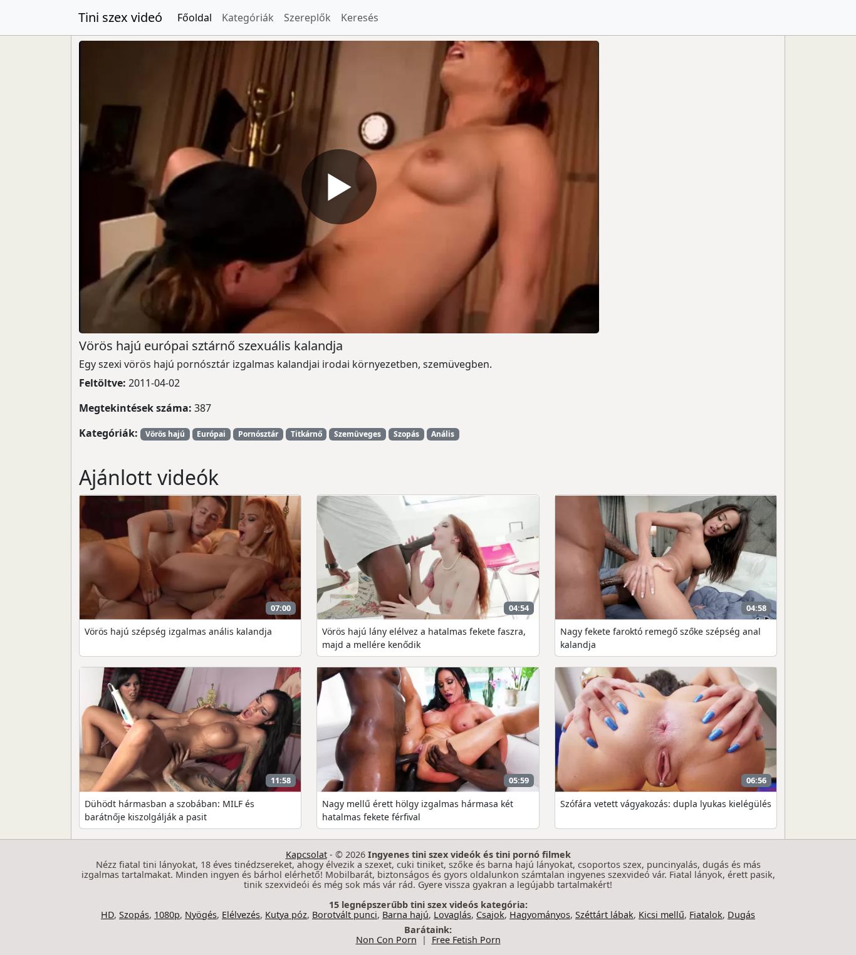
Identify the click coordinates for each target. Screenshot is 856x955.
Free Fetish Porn (466, 940)
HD (107, 915)
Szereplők (307, 17)
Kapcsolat (306, 854)
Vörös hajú (165, 434)
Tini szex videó (120, 17)
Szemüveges (357, 434)
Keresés (359, 17)
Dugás (741, 915)
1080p (167, 915)
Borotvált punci (344, 915)
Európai (211, 434)
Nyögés (201, 915)
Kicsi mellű (661, 915)
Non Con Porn (386, 940)
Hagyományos (539, 915)
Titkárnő (306, 434)
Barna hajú (405, 915)
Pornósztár (258, 434)
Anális (442, 434)
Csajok (490, 915)
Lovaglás (452, 915)
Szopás (406, 434)
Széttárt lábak (604, 915)
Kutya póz (286, 915)
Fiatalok (706, 915)
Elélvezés (241, 915)
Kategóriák (248, 17)
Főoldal (194, 17)
